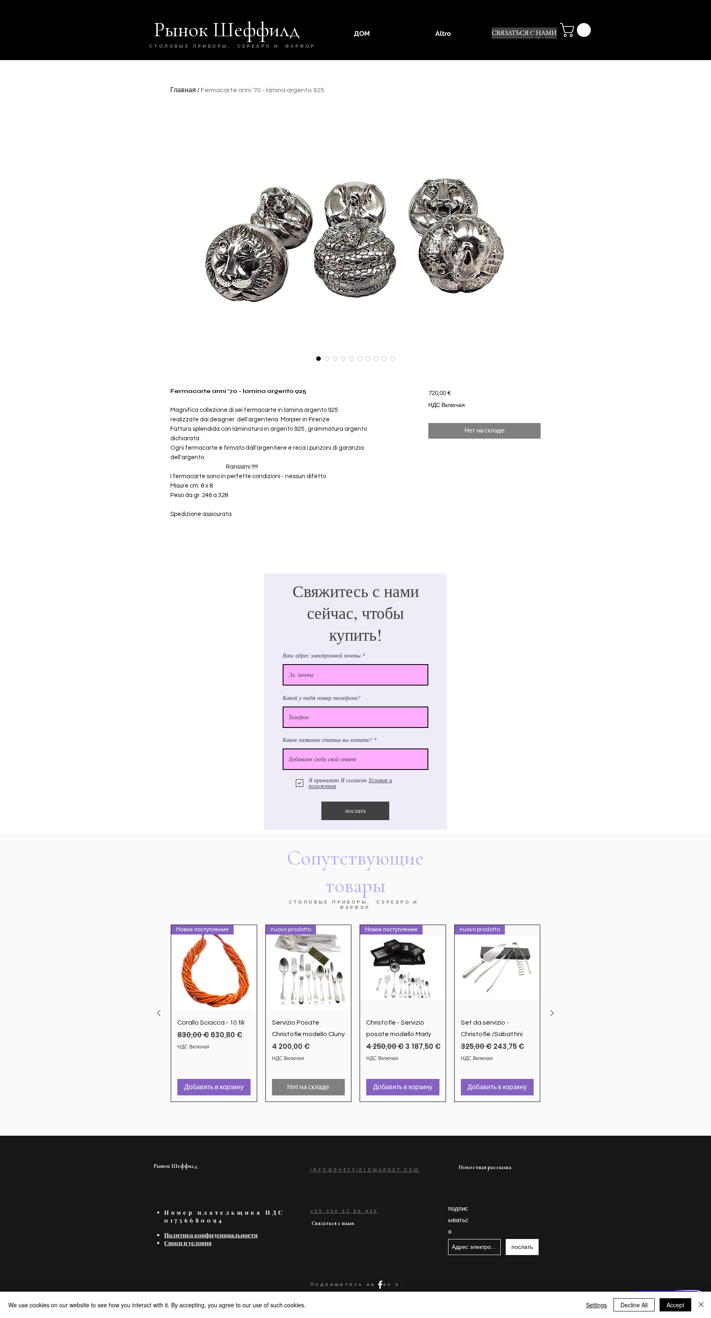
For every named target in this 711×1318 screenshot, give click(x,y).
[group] (355, 1013)
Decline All (634, 1305)
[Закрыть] (701, 1304)
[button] (577, 30)
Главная (183, 90)
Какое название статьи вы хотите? (327, 740)
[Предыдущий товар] (159, 1013)
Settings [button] (596, 1305)
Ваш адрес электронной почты (321, 655)
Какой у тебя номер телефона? (321, 698)
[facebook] (380, 1284)
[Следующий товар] (552, 1013)
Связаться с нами (332, 1223)
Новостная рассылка (484, 1167)
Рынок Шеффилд (176, 1165)
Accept (675, 1305)
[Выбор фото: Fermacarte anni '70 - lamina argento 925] (318, 358)
